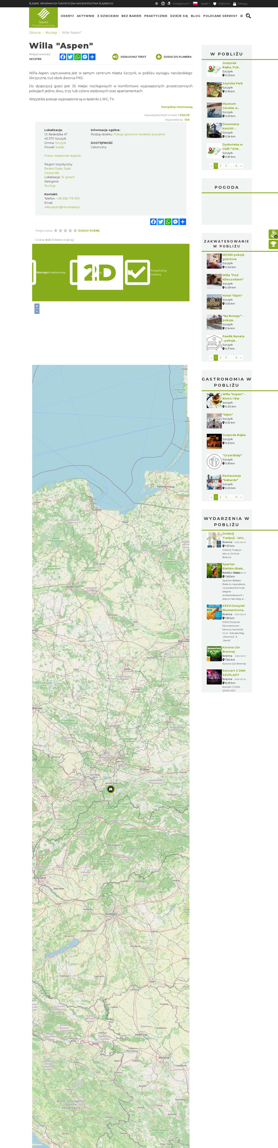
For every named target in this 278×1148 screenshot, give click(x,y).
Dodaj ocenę (89, 230)
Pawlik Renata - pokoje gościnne (233, 340)
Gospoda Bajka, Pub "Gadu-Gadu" (232, 67)
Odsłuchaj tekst (133, 56)
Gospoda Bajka (234, 435)
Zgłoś (184, 115)
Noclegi (49, 186)
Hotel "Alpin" (232, 295)
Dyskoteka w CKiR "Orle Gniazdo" (232, 149)
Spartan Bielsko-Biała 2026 (232, 568)
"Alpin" (227, 414)
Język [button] (204, 3)
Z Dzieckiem (108, 16)
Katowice (227, 209)
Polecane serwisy (220, 16)
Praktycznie (155, 16)
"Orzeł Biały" (232, 455)
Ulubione (223, 3)
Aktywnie (85, 16)
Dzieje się (179, 16)
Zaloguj (242, 3)
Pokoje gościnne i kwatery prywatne (139, 134)
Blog (195, 16)
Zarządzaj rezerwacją (177, 106)
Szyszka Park (232, 83)
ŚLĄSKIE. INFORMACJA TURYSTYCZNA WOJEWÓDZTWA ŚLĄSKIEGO (71, 3)
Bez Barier (131, 16)
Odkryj (67, 16)
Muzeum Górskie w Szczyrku (230, 108)
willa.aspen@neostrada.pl (62, 207)
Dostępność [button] (181, 3)
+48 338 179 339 (68, 198)
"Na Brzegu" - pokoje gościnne (233, 320)
